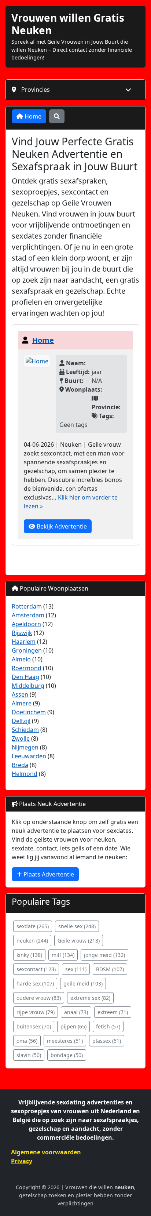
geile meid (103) (83, 983)
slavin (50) (28, 1055)
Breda (20, 765)
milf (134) (63, 954)
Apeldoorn (26, 624)
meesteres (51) (65, 1040)
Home (32, 116)
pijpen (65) (73, 1026)
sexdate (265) (32, 926)
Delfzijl (21, 721)
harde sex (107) (35, 983)
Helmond (24, 774)
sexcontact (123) (36, 969)
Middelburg (28, 686)
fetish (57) (108, 1026)
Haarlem (24, 642)
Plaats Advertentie (48, 874)
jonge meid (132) (104, 954)
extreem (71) (112, 1012)
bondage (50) (67, 1055)
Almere (22, 703)
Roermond (26, 668)
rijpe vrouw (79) (35, 1012)
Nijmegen (25, 747)
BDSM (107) (110, 969)
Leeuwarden (29, 756)
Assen (20, 694)
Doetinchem (29, 712)
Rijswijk (22, 633)
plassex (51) (106, 1040)
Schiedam (25, 730)
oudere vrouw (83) (38, 997)
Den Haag (25, 677)
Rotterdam (27, 606)
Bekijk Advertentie (61, 526)
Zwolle (21, 738)
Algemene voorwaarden (46, 1152)
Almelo (21, 659)
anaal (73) (76, 1012)
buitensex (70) (33, 1026)
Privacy (21, 1161)
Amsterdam (28, 615)
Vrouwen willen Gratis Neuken (67, 24)
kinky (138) (29, 954)
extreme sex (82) (90, 997)
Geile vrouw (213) (79, 940)
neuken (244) (32, 940)
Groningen (27, 650)
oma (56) (26, 1040)
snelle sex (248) (77, 926)
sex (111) (75, 969)
